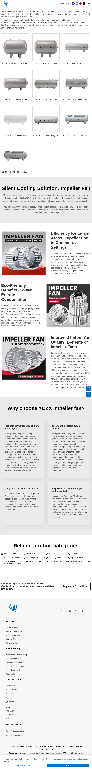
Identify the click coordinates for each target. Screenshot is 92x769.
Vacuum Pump (13, 649)
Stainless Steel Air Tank (15, 631)
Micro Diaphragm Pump (15, 666)
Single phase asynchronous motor (12, 562)
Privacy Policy (44, 749)
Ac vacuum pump (33, 561)
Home (8, 707)
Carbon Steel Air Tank (14, 628)
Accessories (10, 693)
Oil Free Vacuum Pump (15, 662)
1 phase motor (77, 558)
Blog (53, 749)
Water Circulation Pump (15, 670)
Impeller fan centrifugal (58, 561)
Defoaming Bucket (13, 643)
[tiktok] (84, 3)
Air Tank (10, 621)
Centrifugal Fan (11, 686)
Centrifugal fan (54, 558)
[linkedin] (77, 3)
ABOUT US (10, 715)
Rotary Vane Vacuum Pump (16, 655)
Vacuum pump (10, 554)
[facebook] (73, 3)
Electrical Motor (14, 679)
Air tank (74, 554)
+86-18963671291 (17, 731)
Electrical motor (32, 554)
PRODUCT (10, 711)
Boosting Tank (11, 639)
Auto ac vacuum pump (80, 561)
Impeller (51, 554)
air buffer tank (73, 361)
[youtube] (80, 3)
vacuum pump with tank (20, 311)
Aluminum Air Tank (13, 635)
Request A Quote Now (74, 586)
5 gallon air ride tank (34, 22)
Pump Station (11, 674)
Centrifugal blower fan (35, 558)
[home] (13, 612)
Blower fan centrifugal (13, 558)
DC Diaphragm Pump (14, 658)
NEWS (8, 718)
